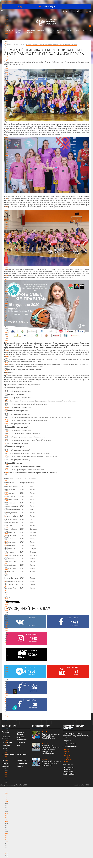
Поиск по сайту (63, 11)
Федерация (7, 303)
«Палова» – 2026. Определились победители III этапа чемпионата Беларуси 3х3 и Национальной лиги (51, 750)
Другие (6, 598)
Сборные (7, 307)
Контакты (7, 68)
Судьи (6, 287)
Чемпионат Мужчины (19, 31)
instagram (81, 11)
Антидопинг (68, 30)
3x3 (6, 512)
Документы (7, 80)
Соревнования (22, 763)
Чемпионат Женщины (31, 31)
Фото (6, 594)
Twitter (66, 753)
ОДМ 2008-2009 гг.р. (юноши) (7, 777)
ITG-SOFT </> (89, 785)
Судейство (7, 275)
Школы (6, 218)
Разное (6, 336)
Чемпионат (7, 311)
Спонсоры (77, 30)
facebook (70, 11)
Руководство (21, 760)
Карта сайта (6, 766)
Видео (5, 748)
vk (67, 11)
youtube (77, 11)
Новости (7, 291)
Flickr (66, 762)
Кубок (6, 316)
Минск (6, 222)
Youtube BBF (68, 760)
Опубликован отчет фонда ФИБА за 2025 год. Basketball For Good (51, 736)
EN (90, 11)
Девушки (7, 586)
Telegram (67, 758)
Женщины (7, 464)
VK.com (66, 751)
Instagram (67, 755)
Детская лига (59, 31)
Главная (7, 15)
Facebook (67, 749)
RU (87, 11)
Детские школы (51, 31)
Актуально (9, 30)
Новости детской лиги (7, 571)
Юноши (6, 582)
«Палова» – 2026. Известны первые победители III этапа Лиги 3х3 (51, 763)
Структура (7, 39)
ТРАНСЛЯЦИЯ (46, 6)
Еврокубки (7, 332)
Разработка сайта (78, 785)
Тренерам (7, 186)
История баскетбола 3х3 (7, 543)
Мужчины (7, 435)
